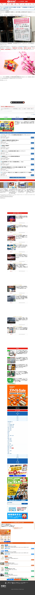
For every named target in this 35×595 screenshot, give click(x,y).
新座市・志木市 (9, 446)
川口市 (8, 442)
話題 (24, 4)
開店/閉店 (12, 4)
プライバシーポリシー (9, 583)
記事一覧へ (17, 117)
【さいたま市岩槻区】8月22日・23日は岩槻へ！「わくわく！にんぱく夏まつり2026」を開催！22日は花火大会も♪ (21, 246)
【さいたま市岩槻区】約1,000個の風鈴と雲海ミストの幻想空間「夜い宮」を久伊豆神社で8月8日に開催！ (22, 217)
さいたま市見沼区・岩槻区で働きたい (6, 132)
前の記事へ (6, 117)
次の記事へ (28, 117)
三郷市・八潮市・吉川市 (11, 435)
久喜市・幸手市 (9, 428)
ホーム (7, 582)
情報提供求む (14, 582)
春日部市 (9, 431)
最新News (6, 4)
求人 (9, 4)
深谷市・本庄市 (9, 453)
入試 (3, 196)
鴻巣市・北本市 (9, 438)
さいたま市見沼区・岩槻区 (22, 1)
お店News (15, 4)
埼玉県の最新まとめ (10, 421)
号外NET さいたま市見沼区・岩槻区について (19, 583)
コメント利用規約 (33, 114)
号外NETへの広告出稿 (20, 582)
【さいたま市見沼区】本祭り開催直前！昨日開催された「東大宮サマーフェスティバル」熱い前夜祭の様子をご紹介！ (21, 287)
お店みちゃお (19, 4)
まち (22, 4)
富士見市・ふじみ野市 (10, 445)
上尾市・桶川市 (9, 439)
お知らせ (1, 196)
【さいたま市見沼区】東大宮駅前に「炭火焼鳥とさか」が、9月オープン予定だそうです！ (22, 226)
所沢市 (8, 449)
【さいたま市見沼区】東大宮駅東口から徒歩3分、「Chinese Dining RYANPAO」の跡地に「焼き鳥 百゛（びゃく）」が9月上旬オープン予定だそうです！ (22, 266)
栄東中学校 (22, 46)
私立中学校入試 (10, 196)
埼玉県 (8, 10)
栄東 (7, 196)
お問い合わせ (26, 582)
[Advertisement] (17, 206)
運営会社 (10, 582)
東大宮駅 (6, 196)
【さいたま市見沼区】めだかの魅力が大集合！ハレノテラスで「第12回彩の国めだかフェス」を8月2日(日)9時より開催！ (22, 328)
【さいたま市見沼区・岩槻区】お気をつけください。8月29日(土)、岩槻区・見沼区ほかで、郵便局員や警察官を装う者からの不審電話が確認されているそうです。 (22, 352)
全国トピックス (2, 4)
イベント (27, 4)
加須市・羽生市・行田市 (11, 427)
